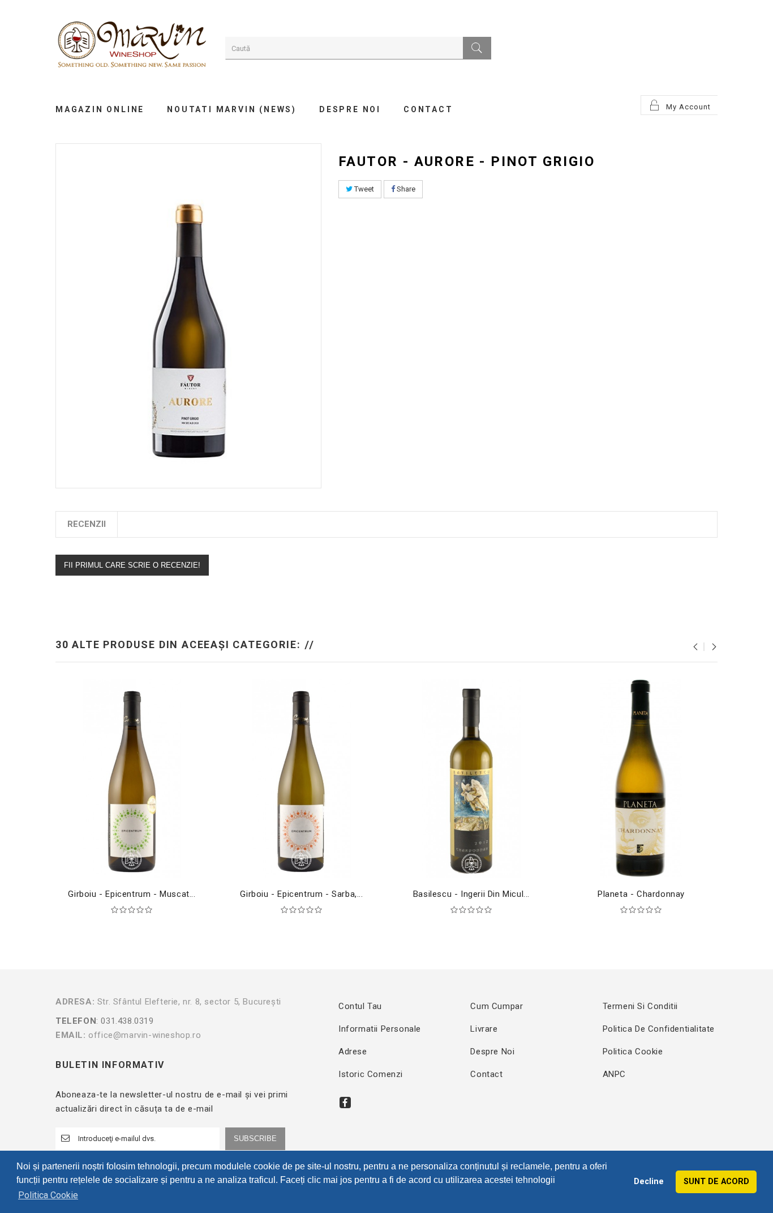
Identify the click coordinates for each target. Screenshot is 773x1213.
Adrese (352, 1051)
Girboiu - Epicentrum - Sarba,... (301, 894)
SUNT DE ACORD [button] (716, 1181)
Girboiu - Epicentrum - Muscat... (131, 894)
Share (405, 189)
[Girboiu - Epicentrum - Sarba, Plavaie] (301, 778)
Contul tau (360, 1006)
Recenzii (86, 524)
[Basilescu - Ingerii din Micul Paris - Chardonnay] (471, 778)
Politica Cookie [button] (48, 1195)
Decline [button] (649, 1181)
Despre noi (492, 1051)
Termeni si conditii (640, 1006)
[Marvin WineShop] (131, 46)
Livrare (483, 1029)
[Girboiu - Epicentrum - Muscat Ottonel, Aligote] (131, 778)
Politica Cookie (633, 1051)
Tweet (363, 189)
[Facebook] (345, 1102)
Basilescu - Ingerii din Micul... (471, 894)
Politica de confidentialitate (659, 1029)
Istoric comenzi (370, 1074)
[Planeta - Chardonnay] (641, 778)
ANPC (614, 1074)
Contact (486, 1074)
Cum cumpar (496, 1006)
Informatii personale (379, 1029)
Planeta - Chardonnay (641, 894)
